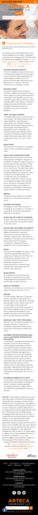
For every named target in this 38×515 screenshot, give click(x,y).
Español (19, 13)
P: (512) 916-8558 (19, 473)
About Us (17, 465)
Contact (27, 465)
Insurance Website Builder (20, 444)
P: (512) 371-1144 (19, 480)
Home (5, 463)
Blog (10, 465)
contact (22, 435)
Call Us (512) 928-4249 (11, 2)
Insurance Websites (10, 442)
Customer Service (28, 463)
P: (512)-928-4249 (19, 486)
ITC (28, 448)
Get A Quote (14, 463)
